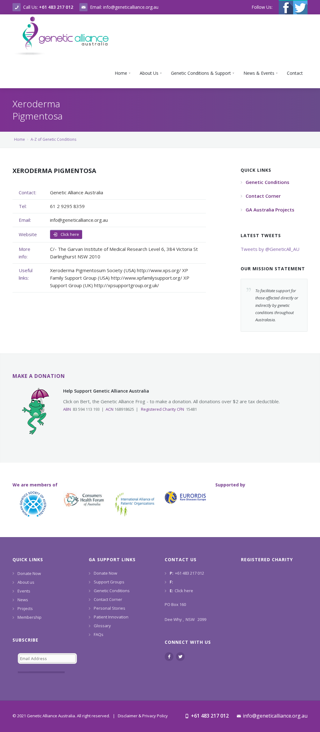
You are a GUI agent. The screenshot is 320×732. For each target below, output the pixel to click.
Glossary (102, 625)
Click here (69, 234)
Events (24, 591)
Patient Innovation (111, 617)
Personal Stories (109, 608)
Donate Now (29, 573)
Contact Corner (108, 599)
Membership (30, 617)
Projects (25, 608)
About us (26, 582)
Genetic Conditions (112, 590)
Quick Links (27, 559)
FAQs (98, 634)
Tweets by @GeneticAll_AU (270, 249)
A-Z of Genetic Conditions (53, 139)
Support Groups (109, 582)
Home (19, 139)
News (23, 599)
